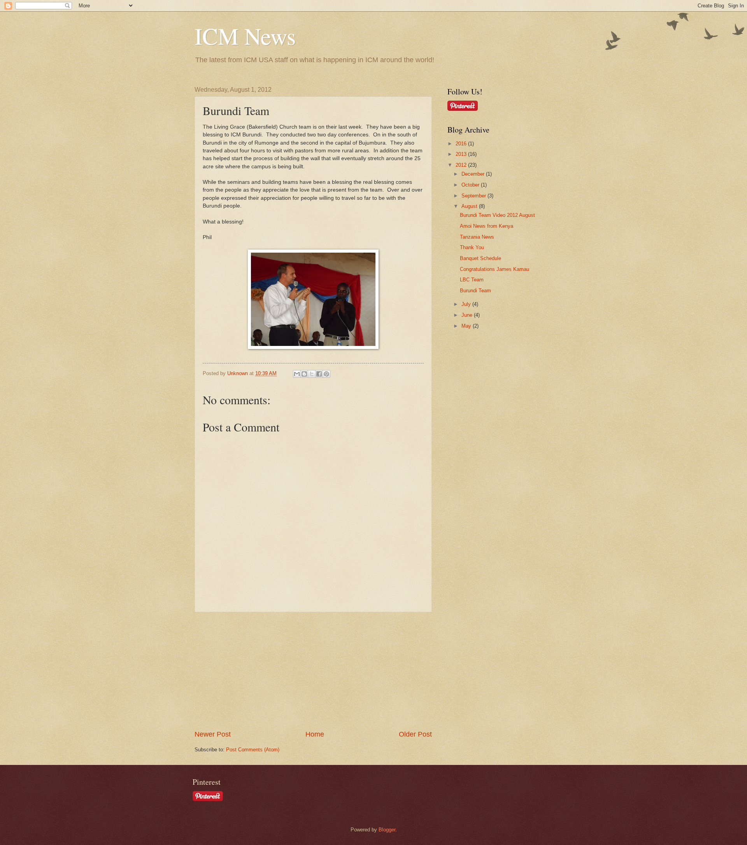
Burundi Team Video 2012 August (497, 215)
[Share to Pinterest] (326, 374)
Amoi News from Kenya (486, 226)
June (467, 315)
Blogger (387, 830)
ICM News (245, 35)
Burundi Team (475, 290)
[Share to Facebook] (319, 374)
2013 (462, 154)
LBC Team (472, 280)
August (470, 206)
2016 (462, 144)
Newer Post (213, 734)
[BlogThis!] (304, 374)
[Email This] (297, 374)
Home (314, 734)
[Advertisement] (313, 670)
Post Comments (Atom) (252, 749)
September (474, 196)
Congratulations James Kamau (494, 269)
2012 (462, 165)
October (471, 185)
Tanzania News (477, 237)
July (466, 304)
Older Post (415, 734)
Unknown (238, 373)
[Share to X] (312, 374)
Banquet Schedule (480, 258)
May (467, 326)
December (473, 174)
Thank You (472, 247)
